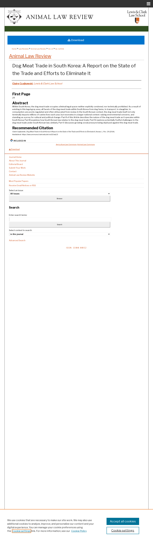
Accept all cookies (123, 521)
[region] (76, 525)
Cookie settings (21, 531)
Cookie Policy (79, 531)
